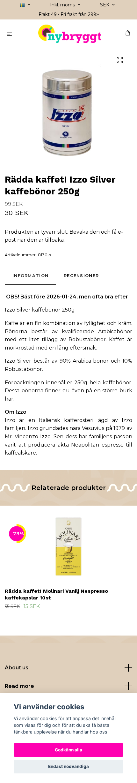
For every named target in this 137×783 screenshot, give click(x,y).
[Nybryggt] (69, 34)
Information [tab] (30, 275)
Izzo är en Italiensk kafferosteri (49, 420)
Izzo (21, 412)
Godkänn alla (68, 749)
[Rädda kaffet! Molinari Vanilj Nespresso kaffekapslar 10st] (68, 545)
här (9, 399)
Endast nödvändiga (68, 766)
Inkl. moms (63, 5)
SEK (105, 5)
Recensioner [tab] (81, 275)
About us (16, 668)
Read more (19, 686)
